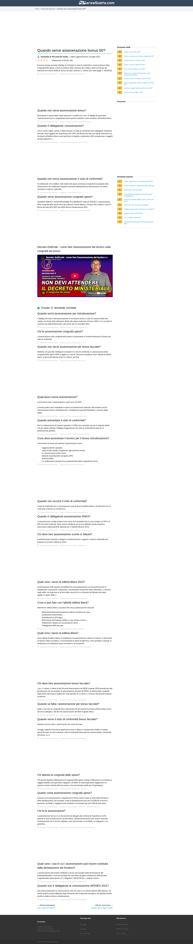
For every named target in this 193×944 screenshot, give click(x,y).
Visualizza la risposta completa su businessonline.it (73, 416)
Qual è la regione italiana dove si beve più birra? (139, 200)
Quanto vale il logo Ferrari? (102, 908)
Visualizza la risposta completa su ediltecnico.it (72, 715)
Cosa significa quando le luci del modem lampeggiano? (138, 195)
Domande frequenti (48, 9)
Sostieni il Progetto (122, 929)
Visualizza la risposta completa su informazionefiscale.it (75, 434)
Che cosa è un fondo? (46, 908)
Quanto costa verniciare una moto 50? (137, 78)
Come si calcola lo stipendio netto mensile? (139, 186)
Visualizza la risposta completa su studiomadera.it (73, 899)
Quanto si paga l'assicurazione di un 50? (138, 88)
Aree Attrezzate (85, 933)
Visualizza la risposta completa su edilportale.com (73, 545)
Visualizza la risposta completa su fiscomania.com (73, 788)
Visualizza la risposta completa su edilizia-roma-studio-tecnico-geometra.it (80, 806)
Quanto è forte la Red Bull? (133, 213)
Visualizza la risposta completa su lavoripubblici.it (73, 598)
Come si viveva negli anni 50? (134, 65)
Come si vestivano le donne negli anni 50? (139, 56)
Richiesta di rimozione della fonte (49, 74)
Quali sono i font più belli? (133, 190)
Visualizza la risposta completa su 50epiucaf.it (72, 74)
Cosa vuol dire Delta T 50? (133, 92)
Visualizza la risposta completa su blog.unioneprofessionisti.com (77, 827)
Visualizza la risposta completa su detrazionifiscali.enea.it (75, 530)
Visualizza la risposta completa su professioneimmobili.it (75, 210)
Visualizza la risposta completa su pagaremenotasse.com (75, 121)
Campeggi (83, 929)
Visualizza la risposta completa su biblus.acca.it (73, 342)
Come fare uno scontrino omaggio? (136, 205)
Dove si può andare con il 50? (134, 69)
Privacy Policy (121, 933)
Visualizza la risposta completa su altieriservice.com (74, 142)
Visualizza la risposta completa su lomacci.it (72, 464)
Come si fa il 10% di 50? (132, 52)
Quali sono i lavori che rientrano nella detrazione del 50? (137, 74)
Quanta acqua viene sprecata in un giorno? (139, 209)
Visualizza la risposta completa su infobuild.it (72, 629)
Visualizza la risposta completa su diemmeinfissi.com (74, 512)
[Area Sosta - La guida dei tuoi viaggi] (96, 5)
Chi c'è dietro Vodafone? (132, 217)
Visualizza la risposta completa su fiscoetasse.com (73, 327)
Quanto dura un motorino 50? (134, 60)
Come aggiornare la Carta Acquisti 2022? (138, 181)
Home (37, 9)
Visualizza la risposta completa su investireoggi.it (73, 738)
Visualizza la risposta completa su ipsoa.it (71, 192)
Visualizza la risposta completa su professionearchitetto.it (75, 647)
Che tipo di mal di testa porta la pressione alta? (138, 222)
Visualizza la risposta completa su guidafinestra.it (73, 881)
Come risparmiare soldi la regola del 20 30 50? (139, 83)
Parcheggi (83, 924)
